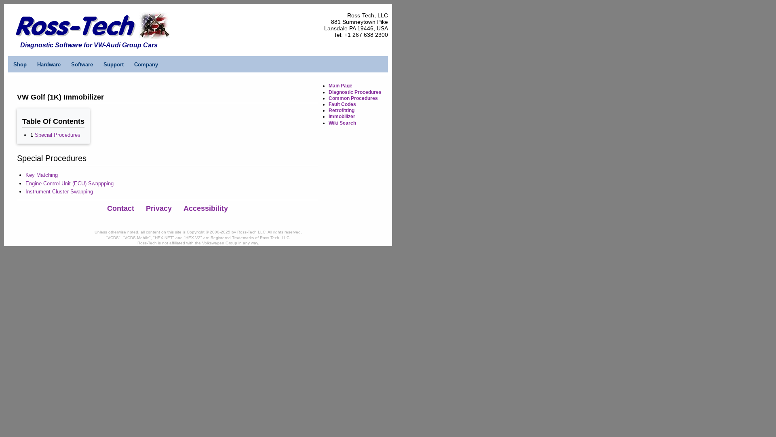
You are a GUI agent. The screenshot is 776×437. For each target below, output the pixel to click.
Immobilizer (342, 116)
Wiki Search (342, 123)
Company (146, 65)
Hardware (49, 65)
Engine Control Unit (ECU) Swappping (69, 183)
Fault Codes (342, 104)
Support (113, 65)
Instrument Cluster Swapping (59, 192)
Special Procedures (57, 135)
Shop (20, 65)
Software (82, 65)
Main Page (340, 86)
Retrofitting (341, 110)
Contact (120, 208)
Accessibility (205, 208)
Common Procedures (353, 98)
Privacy (159, 208)
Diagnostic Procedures (355, 92)
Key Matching (41, 175)
